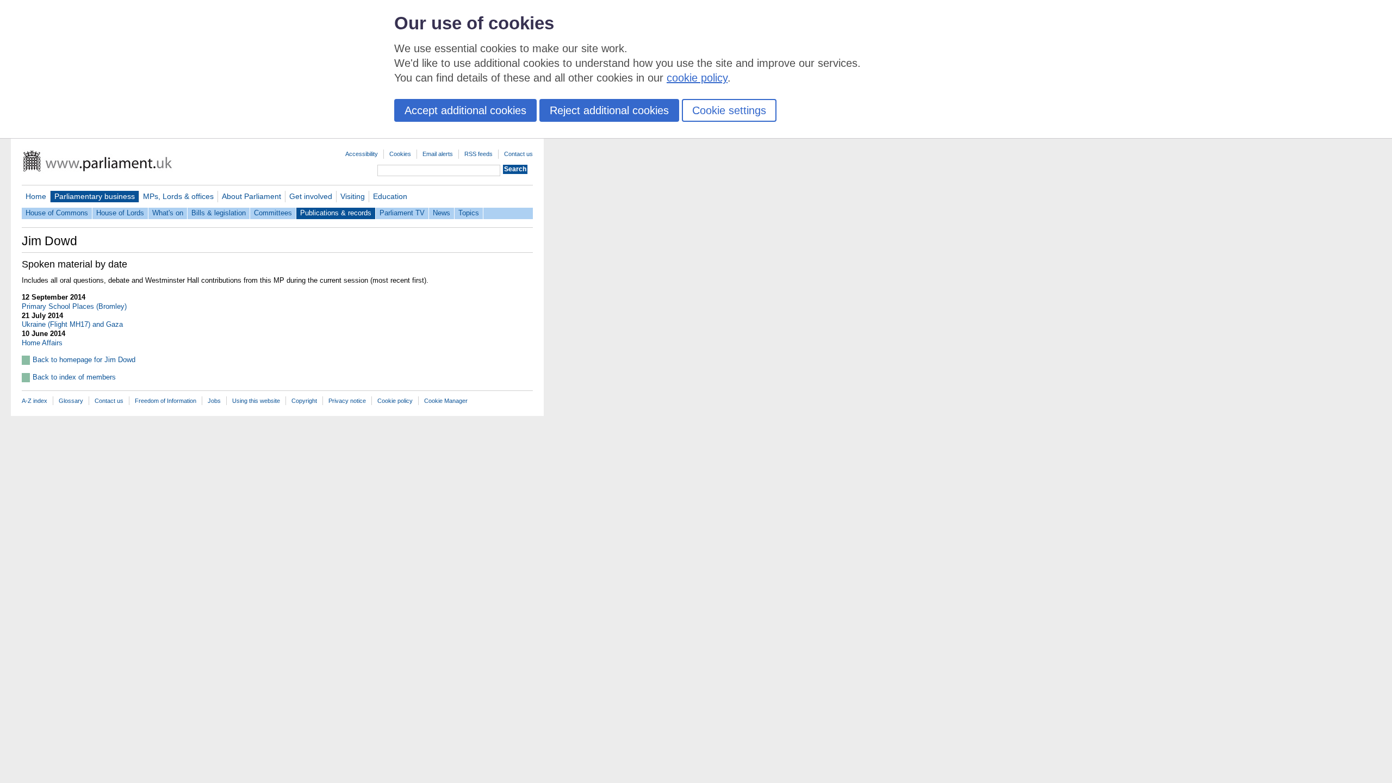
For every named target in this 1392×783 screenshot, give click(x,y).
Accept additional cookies (465, 110)
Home (36, 196)
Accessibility (361, 154)
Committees (273, 213)
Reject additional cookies (609, 110)
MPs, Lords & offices (178, 196)
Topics (468, 213)
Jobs (214, 400)
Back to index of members (74, 377)
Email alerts (437, 154)
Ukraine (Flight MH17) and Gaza (72, 324)
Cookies (400, 154)
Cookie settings (729, 110)
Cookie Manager (446, 400)
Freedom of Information (165, 400)
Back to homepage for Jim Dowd (84, 360)
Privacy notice (347, 400)
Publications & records (335, 213)
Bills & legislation (218, 213)
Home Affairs (42, 343)
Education (390, 196)
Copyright (304, 400)
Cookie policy (395, 400)
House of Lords (120, 213)
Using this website (256, 400)
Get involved (310, 196)
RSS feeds (478, 154)
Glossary (71, 400)
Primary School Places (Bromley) (74, 306)
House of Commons (57, 213)
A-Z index (34, 400)
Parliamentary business (94, 196)
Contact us (518, 154)
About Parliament (251, 196)
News (441, 213)
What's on (167, 213)
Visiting (352, 196)
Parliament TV (402, 213)
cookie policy (697, 78)
